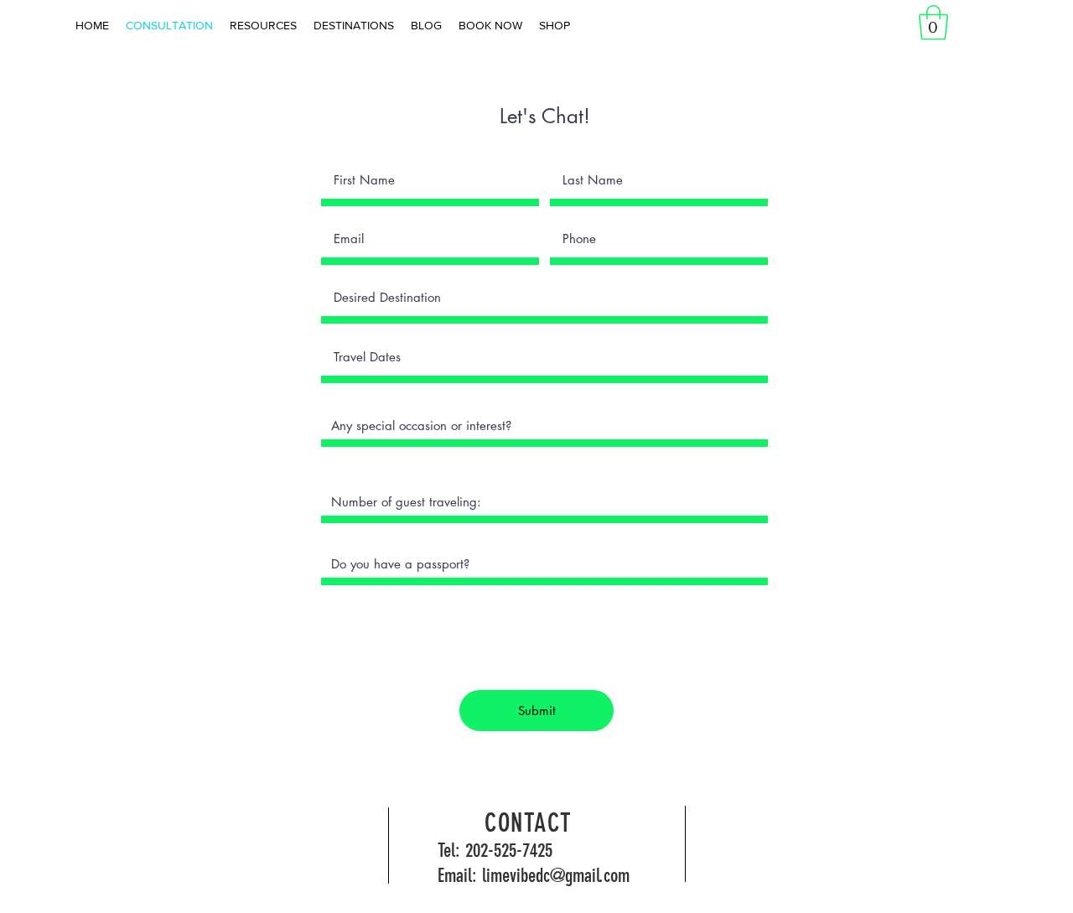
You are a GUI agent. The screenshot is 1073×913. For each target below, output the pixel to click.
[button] (933, 22)
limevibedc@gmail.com (556, 875)
